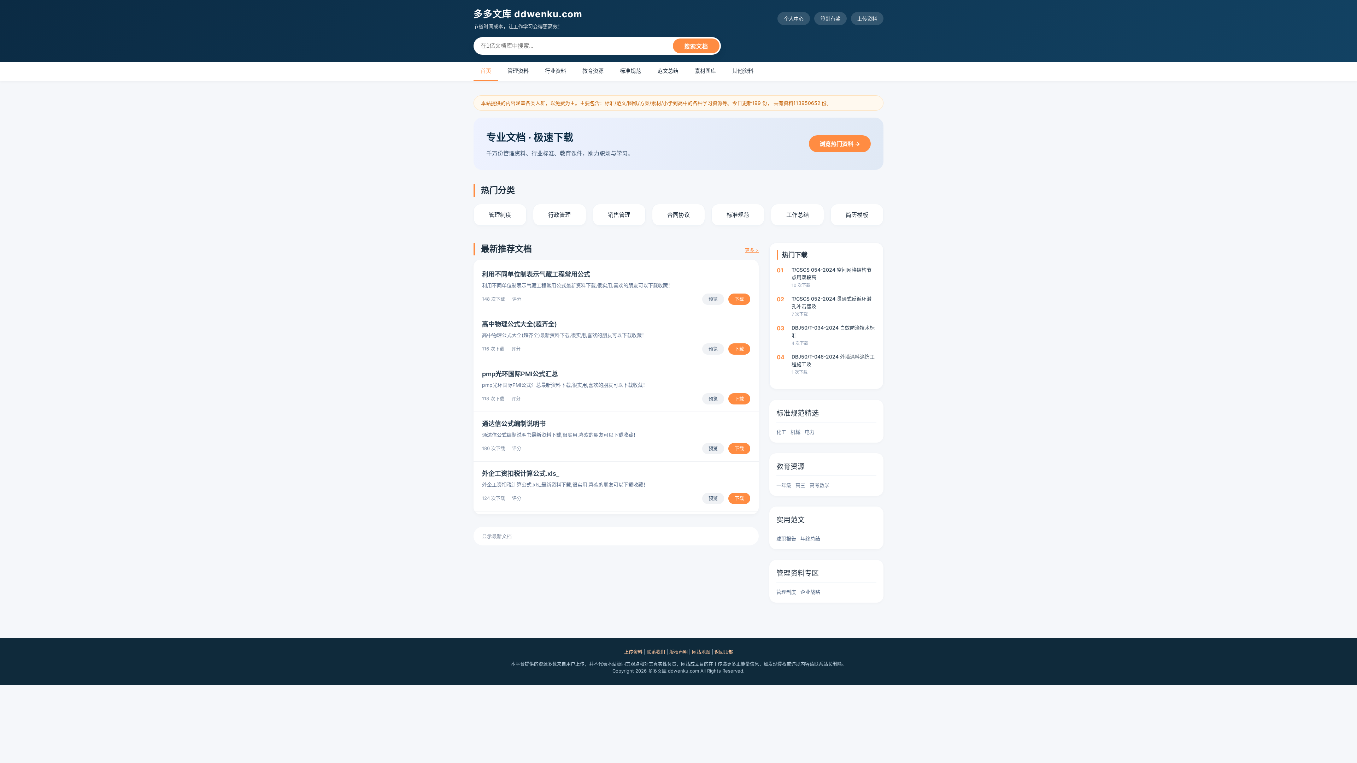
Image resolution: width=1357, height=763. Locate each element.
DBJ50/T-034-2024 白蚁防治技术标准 (833, 331)
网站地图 (701, 652)
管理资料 (518, 70)
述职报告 (786, 539)
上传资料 (867, 19)
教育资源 (593, 70)
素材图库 (705, 70)
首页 (486, 70)
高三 (800, 485)
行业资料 (555, 70)
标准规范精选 (797, 413)
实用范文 (790, 520)
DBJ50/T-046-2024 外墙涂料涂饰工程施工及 (833, 360)
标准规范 (630, 70)
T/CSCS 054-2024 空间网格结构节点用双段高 (831, 273)
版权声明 (678, 652)
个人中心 (794, 19)
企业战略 (810, 592)
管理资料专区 (797, 573)
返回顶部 (724, 652)
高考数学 (819, 485)
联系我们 (656, 652)
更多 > (752, 250)
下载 (739, 299)
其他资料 (742, 70)
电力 (810, 432)
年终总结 (810, 539)
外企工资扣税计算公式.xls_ (520, 473)
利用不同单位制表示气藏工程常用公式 (536, 274)
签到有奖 (830, 19)
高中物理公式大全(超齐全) (519, 324)
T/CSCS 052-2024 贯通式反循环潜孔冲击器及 (831, 302)
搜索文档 (696, 46)
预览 (713, 299)
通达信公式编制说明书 (514, 423)
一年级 (783, 485)
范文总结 (667, 70)
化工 (781, 432)
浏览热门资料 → (840, 143)
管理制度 (786, 592)
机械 (795, 432)
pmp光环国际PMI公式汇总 (520, 374)
